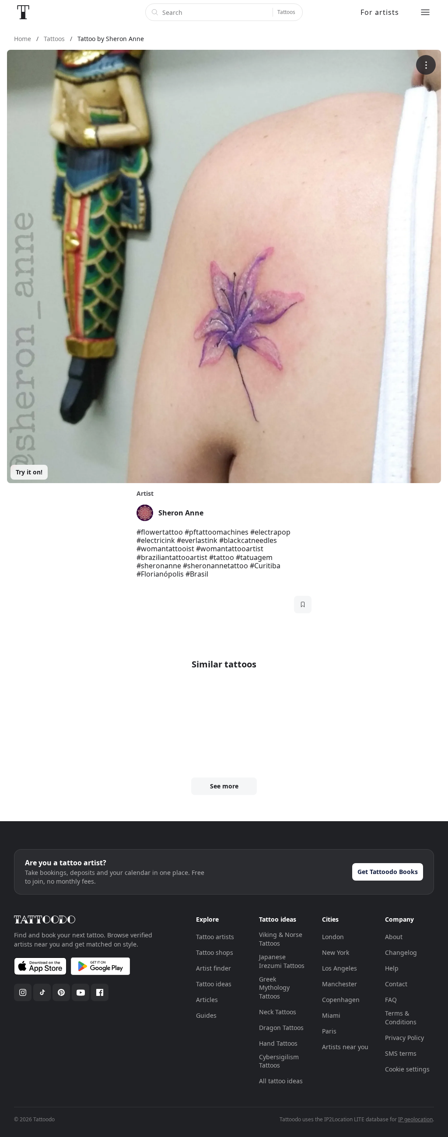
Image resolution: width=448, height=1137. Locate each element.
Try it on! (29, 472)
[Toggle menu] (425, 12)
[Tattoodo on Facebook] (99, 992)
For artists (379, 12)
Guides (206, 1015)
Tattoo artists (215, 937)
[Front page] (23, 12)
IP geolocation (415, 1119)
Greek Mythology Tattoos (274, 987)
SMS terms (400, 1053)
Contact (396, 984)
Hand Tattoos (278, 1043)
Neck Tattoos (277, 1012)
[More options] (426, 65)
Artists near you (345, 1047)
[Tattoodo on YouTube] (80, 992)
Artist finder (213, 968)
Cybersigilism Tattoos (279, 1061)
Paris (329, 1031)
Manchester (339, 984)
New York (335, 952)
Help (392, 968)
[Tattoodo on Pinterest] (61, 992)
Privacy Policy (404, 1037)
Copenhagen (341, 999)
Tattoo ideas (213, 984)
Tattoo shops (214, 952)
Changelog (401, 952)
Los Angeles (339, 968)
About (393, 937)
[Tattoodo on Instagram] (23, 992)
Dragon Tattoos (281, 1027)
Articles (207, 999)
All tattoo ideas (281, 1081)
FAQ (391, 999)
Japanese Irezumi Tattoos (281, 961)
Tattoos (286, 12)
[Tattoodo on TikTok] (42, 992)
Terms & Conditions (400, 1017)
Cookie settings (407, 1069)
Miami (331, 1015)
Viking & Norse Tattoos (280, 938)
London (333, 937)
